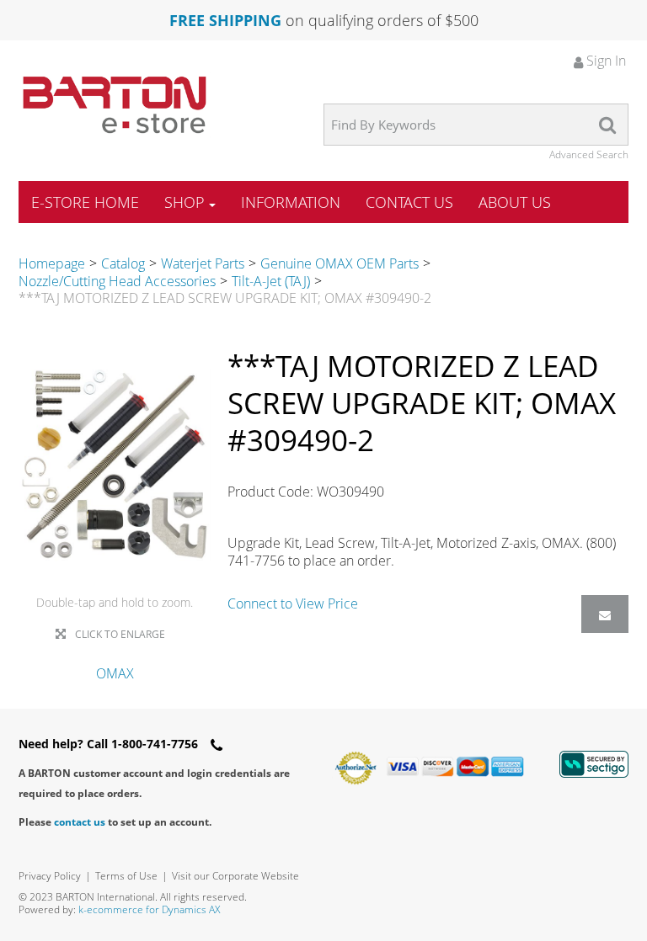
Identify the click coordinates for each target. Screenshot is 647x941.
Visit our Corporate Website (235, 876)
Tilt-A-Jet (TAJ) (271, 281)
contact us (79, 822)
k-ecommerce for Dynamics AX (149, 909)
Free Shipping (225, 20)
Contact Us (409, 202)
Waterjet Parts (202, 263)
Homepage (52, 263)
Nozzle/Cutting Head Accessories (117, 281)
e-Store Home (85, 202)
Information (290, 202)
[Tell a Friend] (604, 614)
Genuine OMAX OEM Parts (339, 263)
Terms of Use (126, 876)
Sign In (604, 60)
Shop (184, 202)
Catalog (123, 263)
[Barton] (115, 105)
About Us (515, 202)
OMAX (115, 673)
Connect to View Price (292, 603)
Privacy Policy (50, 876)
